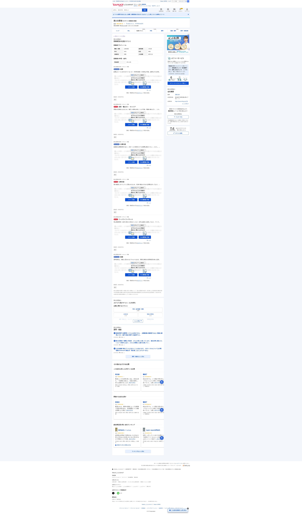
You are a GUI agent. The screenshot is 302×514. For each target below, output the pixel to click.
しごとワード (142, 486)
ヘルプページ (178, 463)
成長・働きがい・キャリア (127, 107)
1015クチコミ (130, 23)
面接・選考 (174, 30)
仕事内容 (123, 144)
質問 (162, 30)
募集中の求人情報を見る (124, 445)
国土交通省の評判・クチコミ (144, 469)
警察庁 (145, 374)
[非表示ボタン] (188, 508)
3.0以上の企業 (124, 25)
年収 (153, 30)
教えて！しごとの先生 (117, 486)
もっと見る (185, 103)
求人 (129, 30)
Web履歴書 (130, 477)
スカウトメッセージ (116, 477)
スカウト (180, 11)
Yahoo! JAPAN (163, 1)
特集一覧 (174, 11)
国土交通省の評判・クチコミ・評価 (121, 66)
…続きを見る (131, 382)
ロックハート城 (183, 1)
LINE (121, 493)
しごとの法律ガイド (127, 486)
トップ (117, 30)
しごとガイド (135, 486)
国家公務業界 (116, 25)
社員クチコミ (141, 30)
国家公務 (177, 94)
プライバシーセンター (135, 508)
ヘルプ (169, 1)
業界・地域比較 (184, 30)
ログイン (136, 5)
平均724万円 (140, 23)
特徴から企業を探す (122, 481)
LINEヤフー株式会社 (116, 499)
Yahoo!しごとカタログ (118, 469)
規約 (143, 508)
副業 (121, 69)
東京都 (117, 374)
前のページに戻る (120, 36)
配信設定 (136, 477)
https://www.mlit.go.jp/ (180, 101)
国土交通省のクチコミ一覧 (158, 469)
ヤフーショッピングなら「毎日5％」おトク (150, 5)
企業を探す (161, 11)
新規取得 (144, 4)
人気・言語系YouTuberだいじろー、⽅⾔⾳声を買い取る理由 (127, 1)
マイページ (187, 11)
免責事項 (161, 508)
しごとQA (168, 11)
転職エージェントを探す (146, 481)
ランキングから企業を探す (133, 481)
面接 (121, 257)
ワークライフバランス (126, 219)
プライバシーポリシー (124, 508)
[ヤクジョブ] (178, 53)
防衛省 (117, 402)
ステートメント (152, 508)
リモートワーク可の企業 (133, 25)
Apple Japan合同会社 (153, 430)
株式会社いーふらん (124, 430)
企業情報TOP (128, 469)
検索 (188, 1)
